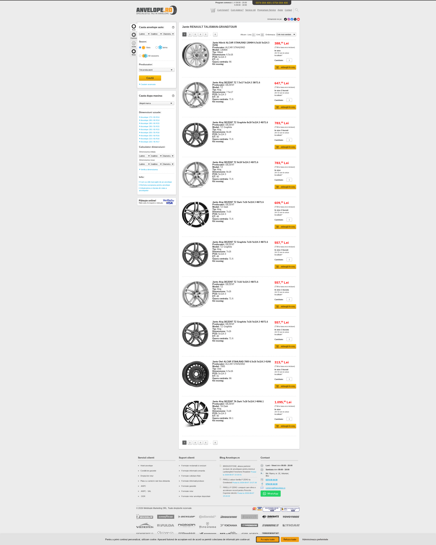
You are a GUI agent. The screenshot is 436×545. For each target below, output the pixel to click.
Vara (148, 47)
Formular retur (187, 491)
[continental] (207, 516)
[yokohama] (228, 525)
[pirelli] (249, 516)
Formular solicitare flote (191, 476)
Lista (249, 35)
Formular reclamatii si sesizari (193, 466)
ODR (143, 496)
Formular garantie (188, 486)
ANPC (143, 486)
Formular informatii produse (192, 481)
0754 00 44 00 (271, 484)
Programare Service (266, 10)
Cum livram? (223, 10)
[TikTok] (285, 19)
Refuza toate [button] (290, 539)
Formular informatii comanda (193, 471)
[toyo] (291, 517)
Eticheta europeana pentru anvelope (155, 185)
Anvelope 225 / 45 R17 (149, 142)
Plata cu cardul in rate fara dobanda (155, 481)
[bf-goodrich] (186, 533)
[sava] (165, 533)
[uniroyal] (270, 525)
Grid (258, 35)
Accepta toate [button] (268, 539)
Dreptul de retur (147, 476)
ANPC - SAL (146, 491)
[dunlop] (186, 516)
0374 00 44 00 (271, 480)
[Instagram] (289, 19)
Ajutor (280, 10)
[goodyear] (165, 517)
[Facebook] (292, 19)
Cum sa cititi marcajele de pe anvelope (156, 182)
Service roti (250, 10)
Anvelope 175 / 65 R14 (149, 117)
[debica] (270, 533)
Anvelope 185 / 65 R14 (149, 120)
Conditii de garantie (148, 471)
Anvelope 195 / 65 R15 (149, 129)
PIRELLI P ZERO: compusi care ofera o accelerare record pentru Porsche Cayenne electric (239, 490)
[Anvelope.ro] (156, 14)
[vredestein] (144, 525)
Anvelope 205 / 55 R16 (149, 133)
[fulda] (165, 525)
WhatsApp (272, 493)
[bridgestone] (228, 517)
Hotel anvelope (147, 466)
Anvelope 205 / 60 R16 (149, 136)
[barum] (291, 534)
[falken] (249, 534)
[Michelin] (144, 516)
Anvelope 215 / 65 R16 (149, 139)
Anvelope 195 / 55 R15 (149, 126)
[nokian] (186, 525)
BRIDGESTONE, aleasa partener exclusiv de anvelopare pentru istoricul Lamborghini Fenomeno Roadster (239, 469)
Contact (288, 10)
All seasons (153, 56)
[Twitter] (295, 19)
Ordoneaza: (271, 35)
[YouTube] (298, 19)
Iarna (164, 47)
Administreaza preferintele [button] (315, 539)
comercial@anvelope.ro (275, 488)
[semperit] (144, 534)
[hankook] (249, 525)
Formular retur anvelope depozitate (195, 496)
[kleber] (228, 534)
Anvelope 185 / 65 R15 (149, 123)
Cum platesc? (237, 10)
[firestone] (207, 525)
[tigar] (291, 525)
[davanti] (270, 517)
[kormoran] (207, 534)
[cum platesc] (257, 508)
